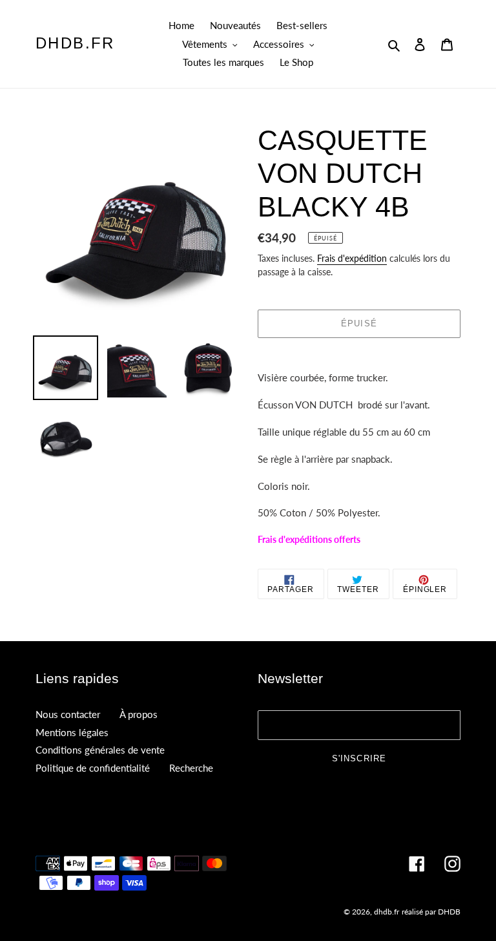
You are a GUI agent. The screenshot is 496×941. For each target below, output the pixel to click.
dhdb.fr (75, 43)
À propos (138, 714)
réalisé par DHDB (431, 911)
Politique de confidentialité (93, 768)
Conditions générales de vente (100, 750)
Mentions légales (72, 732)
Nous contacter (68, 714)
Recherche (191, 768)
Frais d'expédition (352, 258)
